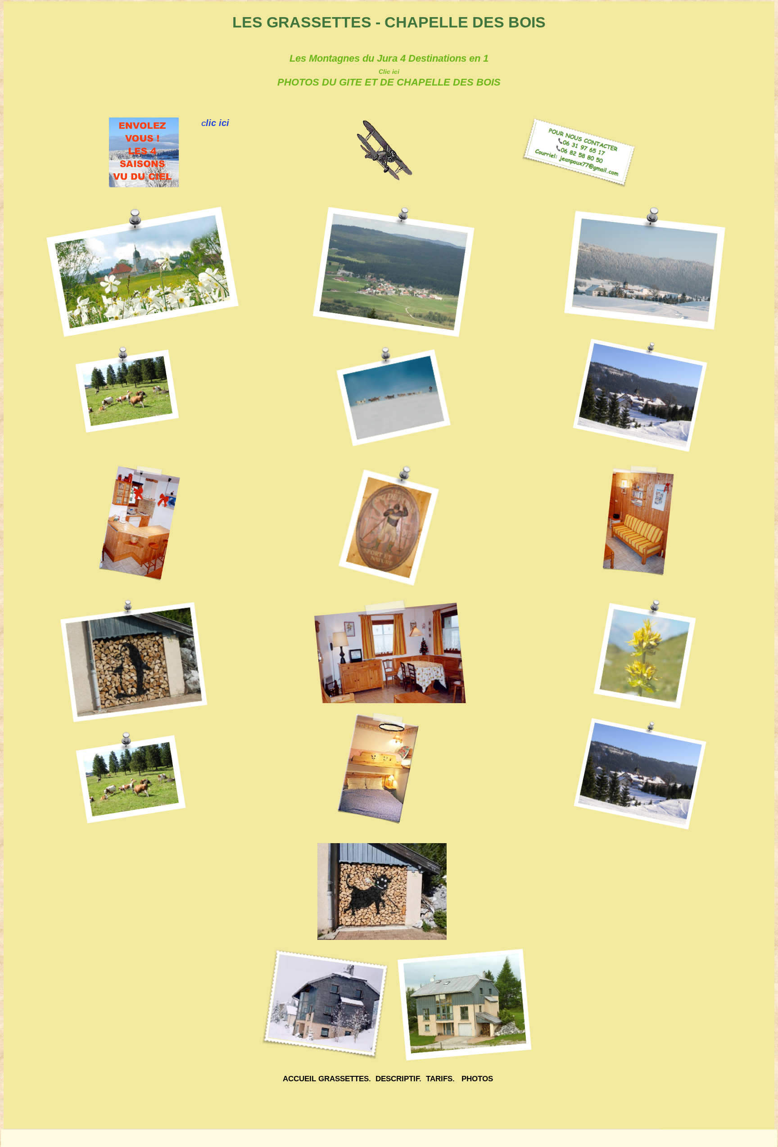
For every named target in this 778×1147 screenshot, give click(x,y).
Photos (477, 1079)
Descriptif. (398, 1079)
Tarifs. (440, 1079)
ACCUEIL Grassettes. (327, 1079)
